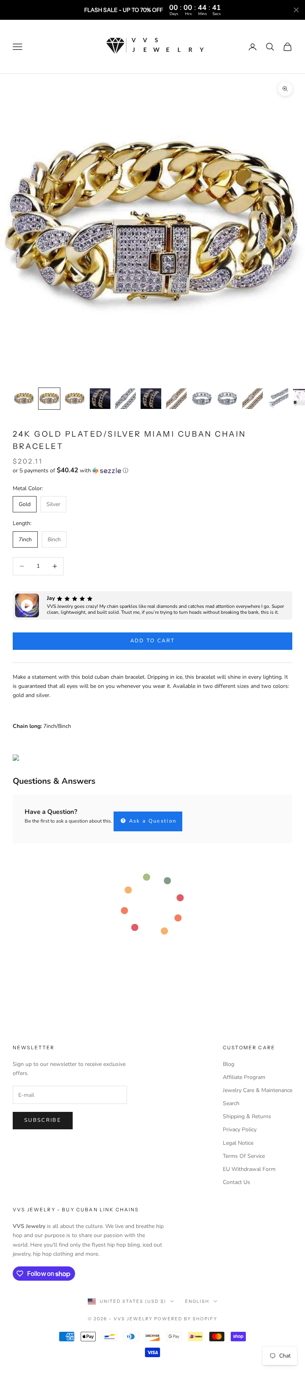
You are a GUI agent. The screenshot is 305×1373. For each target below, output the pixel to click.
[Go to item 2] (49, 399)
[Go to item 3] (75, 399)
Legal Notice (238, 1143)
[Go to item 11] (278, 399)
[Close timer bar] (296, 10)
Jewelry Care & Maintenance (257, 1090)
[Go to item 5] (125, 399)
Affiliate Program (244, 1077)
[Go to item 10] (252, 399)
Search (231, 1103)
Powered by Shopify (185, 1318)
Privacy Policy (240, 1129)
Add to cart (152, 640)
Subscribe (42, 1120)
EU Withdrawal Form (249, 1169)
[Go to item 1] (24, 399)
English (197, 1301)
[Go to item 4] (100, 399)
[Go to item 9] (227, 399)
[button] (152, 470)
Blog (228, 1064)
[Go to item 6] (151, 399)
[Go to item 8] (202, 399)
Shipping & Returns (247, 1116)
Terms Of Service (244, 1156)
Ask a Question (151, 821)
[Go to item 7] (176, 399)
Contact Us (236, 1182)
